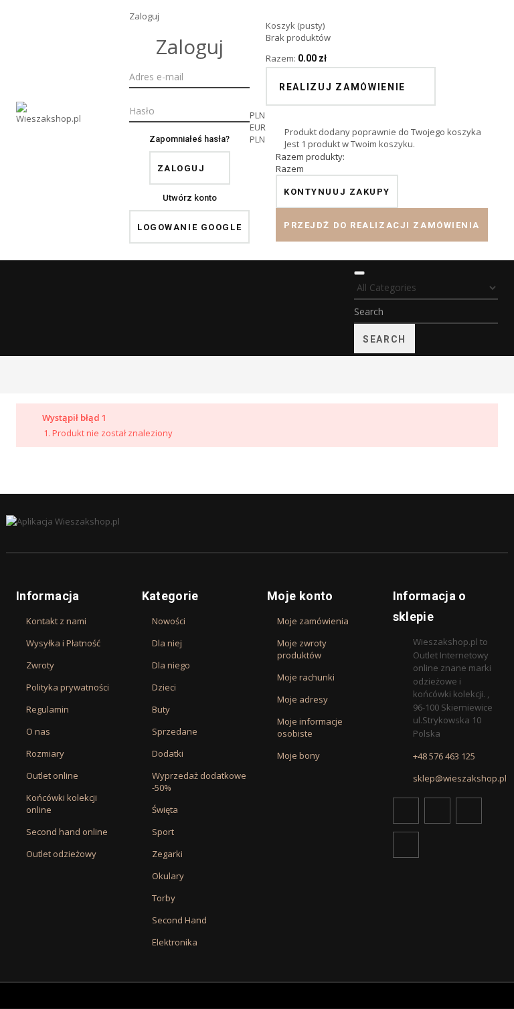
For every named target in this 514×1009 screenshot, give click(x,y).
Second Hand (179, 920)
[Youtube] (469, 811)
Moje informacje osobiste (310, 727)
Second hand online (67, 832)
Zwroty (40, 665)
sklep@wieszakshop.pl (460, 778)
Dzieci (164, 687)
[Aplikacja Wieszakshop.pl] (257, 521)
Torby (163, 898)
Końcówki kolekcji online (61, 804)
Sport (163, 832)
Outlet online (52, 775)
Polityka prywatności (67, 687)
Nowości (168, 621)
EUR (258, 127)
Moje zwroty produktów (302, 649)
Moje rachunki (306, 677)
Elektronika (174, 942)
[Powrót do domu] (19, 374)
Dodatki (167, 753)
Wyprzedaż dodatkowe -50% (199, 781)
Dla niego (171, 665)
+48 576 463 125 (444, 756)
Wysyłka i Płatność (63, 643)
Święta (165, 810)
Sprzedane (174, 731)
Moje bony (298, 755)
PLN (257, 139)
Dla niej (167, 643)
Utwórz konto (190, 198)
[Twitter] (437, 811)
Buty (161, 709)
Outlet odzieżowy (61, 854)
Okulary (168, 876)
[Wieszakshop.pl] (49, 130)
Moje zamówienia (313, 621)
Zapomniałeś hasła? (189, 139)
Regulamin (47, 709)
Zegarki (167, 854)
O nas (38, 731)
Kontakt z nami (56, 621)
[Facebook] (406, 811)
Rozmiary (45, 753)
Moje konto (300, 596)
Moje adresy (302, 699)
